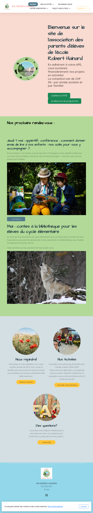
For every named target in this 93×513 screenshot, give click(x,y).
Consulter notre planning (67, 385)
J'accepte (84, 506)
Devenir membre (26, 382)
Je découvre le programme (64, 101)
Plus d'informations (55, 506)
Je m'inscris (16, 219)
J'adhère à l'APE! (59, 95)
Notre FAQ (46, 442)
